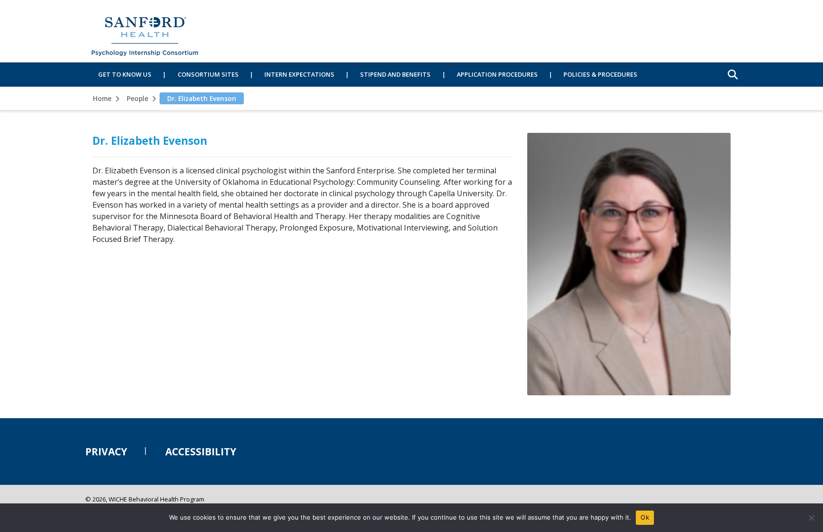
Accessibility (200, 451)
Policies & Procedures (600, 74)
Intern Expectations (299, 74)
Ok (645, 517)
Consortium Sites (208, 74)
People (137, 98)
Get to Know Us (124, 74)
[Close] (811, 517)
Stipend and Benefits (395, 74)
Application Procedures (497, 74)
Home (102, 98)
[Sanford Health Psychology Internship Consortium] (144, 31)
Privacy (106, 451)
